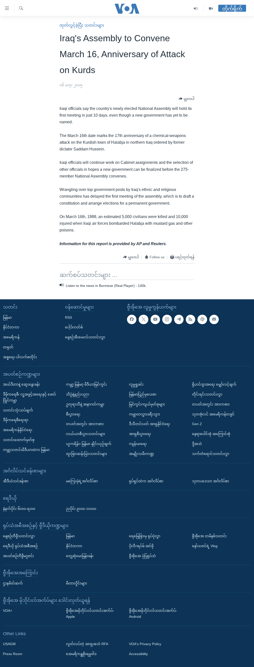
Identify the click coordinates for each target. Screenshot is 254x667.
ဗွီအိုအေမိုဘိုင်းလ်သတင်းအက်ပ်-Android (153, 614)
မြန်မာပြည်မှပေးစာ (142, 394)
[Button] (186, 98)
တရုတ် (8, 347)
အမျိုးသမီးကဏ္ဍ (141, 453)
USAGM (9, 644)
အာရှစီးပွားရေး (140, 434)
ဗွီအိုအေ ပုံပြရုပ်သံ (142, 556)
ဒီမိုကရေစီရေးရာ (15, 420)
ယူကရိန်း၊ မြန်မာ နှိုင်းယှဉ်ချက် (88, 444)
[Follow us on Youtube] (155, 319)
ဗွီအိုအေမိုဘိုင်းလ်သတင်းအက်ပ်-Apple (90, 614)
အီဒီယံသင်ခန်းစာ (15, 481)
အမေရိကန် (11, 337)
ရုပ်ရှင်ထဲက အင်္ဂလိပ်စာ (146, 481)
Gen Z (197, 424)
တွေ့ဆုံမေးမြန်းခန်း (80, 556)
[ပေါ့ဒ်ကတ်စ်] (202, 319)
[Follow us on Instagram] (167, 319)
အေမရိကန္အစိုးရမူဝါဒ (81, 654)
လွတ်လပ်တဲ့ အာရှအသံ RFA (87, 644)
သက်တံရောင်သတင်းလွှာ (210, 453)
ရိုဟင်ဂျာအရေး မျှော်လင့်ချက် (214, 384)
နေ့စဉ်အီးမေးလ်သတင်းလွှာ (85, 337)
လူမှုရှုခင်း (136, 384)
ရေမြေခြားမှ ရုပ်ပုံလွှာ (144, 536)
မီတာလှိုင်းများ (76, 583)
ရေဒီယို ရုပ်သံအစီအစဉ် (20, 546)
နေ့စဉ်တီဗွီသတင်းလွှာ (19, 536)
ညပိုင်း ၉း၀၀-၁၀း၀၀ (81, 508)
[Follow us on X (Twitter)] (143, 319)
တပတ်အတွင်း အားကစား (85, 424)
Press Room (12, 654)
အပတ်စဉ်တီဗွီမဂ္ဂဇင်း (18, 556)
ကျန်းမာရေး (138, 444)
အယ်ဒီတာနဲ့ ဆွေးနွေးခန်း (21, 384)
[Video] (210, 8)
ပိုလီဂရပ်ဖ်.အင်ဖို (141, 546)
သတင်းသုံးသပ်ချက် (18, 410)
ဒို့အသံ (197, 444)
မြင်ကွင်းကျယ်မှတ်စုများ (147, 404)
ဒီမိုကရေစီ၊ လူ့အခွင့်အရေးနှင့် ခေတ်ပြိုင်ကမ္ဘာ (29, 397)
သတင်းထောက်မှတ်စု (18, 440)
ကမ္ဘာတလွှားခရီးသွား (144, 414)
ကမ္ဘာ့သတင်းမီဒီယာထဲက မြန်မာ (26, 449)
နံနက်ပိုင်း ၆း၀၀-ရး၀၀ (19, 508)
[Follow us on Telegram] (179, 319)
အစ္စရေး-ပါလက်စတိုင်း (20, 357)
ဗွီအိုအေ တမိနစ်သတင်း (209, 536)
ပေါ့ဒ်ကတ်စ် (74, 327)
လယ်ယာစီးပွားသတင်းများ (85, 434)
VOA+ (7, 611)
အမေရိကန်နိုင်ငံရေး (17, 430)
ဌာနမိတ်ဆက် (13, 583)
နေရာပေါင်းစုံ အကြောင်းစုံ (211, 434)
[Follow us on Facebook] (131, 319)
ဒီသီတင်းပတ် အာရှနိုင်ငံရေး (149, 424)
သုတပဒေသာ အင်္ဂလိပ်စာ (210, 481)
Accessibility (138, 654)
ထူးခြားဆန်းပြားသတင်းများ (86, 453)
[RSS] (190, 319)
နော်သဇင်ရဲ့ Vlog (205, 546)
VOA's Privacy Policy (145, 644)
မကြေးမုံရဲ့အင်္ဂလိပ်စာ (82, 481)
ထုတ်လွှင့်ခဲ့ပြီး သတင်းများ (82, 25)
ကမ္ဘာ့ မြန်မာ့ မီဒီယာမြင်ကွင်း (86, 384)
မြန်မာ (7, 317)
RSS (68, 317)
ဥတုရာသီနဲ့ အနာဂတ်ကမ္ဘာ (85, 404)
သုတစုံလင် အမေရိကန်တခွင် (213, 414)
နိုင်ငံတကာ (11, 327)
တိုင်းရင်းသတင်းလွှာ (207, 394)
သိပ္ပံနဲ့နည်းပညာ (77, 394)
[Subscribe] (214, 319)
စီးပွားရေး (73, 414)
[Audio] (195, 8)
